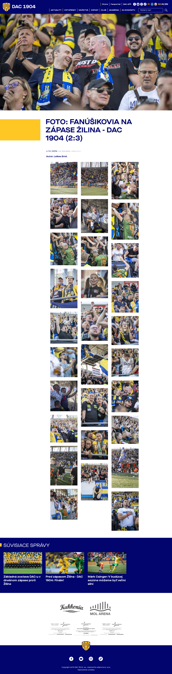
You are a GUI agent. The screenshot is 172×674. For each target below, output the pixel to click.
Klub (103, 10)
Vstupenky (70, 10)
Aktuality (56, 10)
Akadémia (114, 10)
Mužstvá (83, 10)
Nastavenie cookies (86, 670)
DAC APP (127, 4)
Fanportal (115, 4)
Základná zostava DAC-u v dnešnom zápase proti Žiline (22, 580)
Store (105, 4)
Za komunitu (128, 10)
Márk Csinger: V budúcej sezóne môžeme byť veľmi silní (107, 580)
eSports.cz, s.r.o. (104, 667)
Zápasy (94, 10)
